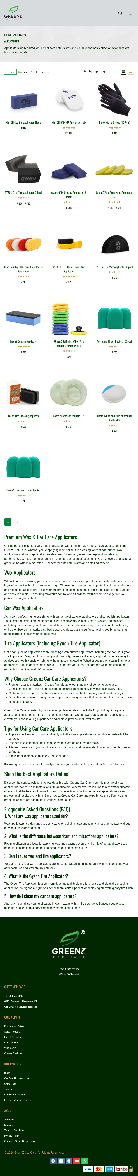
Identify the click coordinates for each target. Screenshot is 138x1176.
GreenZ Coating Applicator (24, 341)
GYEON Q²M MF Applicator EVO (69, 122)
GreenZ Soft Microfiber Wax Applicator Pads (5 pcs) (69, 343)
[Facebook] (53, 1161)
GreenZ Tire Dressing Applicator (23, 416)
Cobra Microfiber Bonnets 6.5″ (69, 416)
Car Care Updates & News (18, 1078)
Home (7, 34)
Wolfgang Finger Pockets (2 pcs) (114, 341)
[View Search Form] (120, 13)
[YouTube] (76, 1161)
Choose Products (13, 1053)
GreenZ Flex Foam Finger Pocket (23, 490)
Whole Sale (10, 1048)
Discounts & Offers (14, 1026)
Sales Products (12, 1031)
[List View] (131, 72)
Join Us (8, 1089)
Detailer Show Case (14, 1094)
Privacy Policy (11, 1135)
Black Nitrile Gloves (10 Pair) (114, 122)
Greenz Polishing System (17, 1100)
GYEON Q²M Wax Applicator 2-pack (114, 267)
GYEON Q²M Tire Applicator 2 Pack (23, 192)
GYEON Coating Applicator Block (23, 122)
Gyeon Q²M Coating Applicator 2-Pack (69, 194)
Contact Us (10, 1084)
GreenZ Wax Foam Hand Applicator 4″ (114, 194)
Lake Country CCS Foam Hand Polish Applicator (23, 269)
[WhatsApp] (84, 1161)
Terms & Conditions (14, 1130)
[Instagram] (61, 1161)
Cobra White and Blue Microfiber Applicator (114, 418)
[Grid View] (123, 72)
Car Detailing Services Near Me (20, 1006)
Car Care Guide (12, 1042)
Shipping (8, 1125)
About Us (9, 1119)
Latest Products (12, 1037)
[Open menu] (130, 13)
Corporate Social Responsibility (20, 1141)
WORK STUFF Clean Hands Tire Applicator (69, 269)
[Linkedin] (69, 1161)
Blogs (7, 1073)
